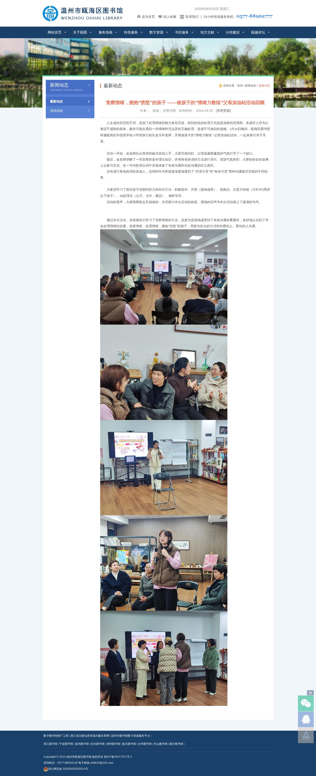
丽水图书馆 (176, 743)
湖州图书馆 (113, 743)
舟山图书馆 (160, 743)
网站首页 (55, 32)
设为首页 (148, 17)
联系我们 (192, 17)
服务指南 (105, 32)
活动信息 (56, 110)
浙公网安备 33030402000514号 (68, 768)
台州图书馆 (145, 743)
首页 (240, 85)
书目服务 (182, 32)
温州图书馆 (82, 743)
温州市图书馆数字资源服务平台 (130, 735)
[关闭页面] (223, 110)
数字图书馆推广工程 (55, 735)
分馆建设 (233, 32)
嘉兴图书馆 (129, 743)
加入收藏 (169, 17)
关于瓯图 (80, 32)
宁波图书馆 (66, 743)
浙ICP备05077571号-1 (118, 756)
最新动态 (56, 101)
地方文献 (207, 32)
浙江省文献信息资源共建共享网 (89, 735)
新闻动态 (251, 85)
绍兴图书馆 (98, 743)
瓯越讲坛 (258, 32)
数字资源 (156, 32)
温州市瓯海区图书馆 (78, 756)
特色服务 (131, 32)
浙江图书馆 (50, 743)
